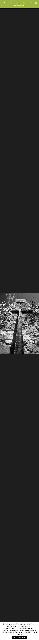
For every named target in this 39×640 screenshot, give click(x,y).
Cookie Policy (22, 637)
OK (14, 637)
